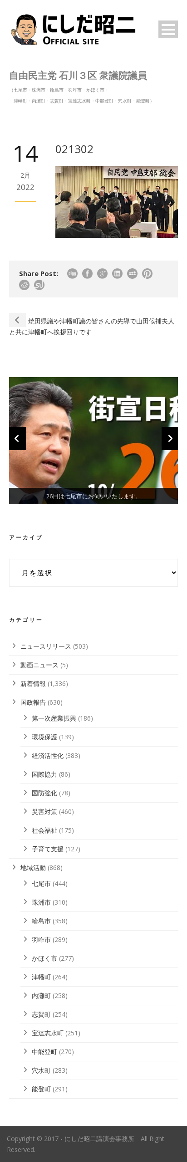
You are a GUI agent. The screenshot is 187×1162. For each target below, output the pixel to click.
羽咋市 (41, 939)
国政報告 (33, 702)
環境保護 (44, 736)
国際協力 (44, 774)
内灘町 (41, 995)
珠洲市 (41, 902)
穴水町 (41, 1070)
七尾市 (41, 883)
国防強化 (44, 792)
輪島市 (41, 920)
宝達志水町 (48, 1033)
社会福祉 (44, 830)
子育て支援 (48, 849)
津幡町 (41, 977)
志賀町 (41, 1014)
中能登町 (44, 1051)
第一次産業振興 (54, 718)
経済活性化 (48, 755)
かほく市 (44, 958)
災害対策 (44, 811)
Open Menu (168, 29)
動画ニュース (39, 664)
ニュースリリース (45, 646)
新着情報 (33, 683)
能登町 (41, 1089)
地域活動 (33, 867)
